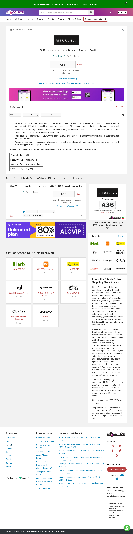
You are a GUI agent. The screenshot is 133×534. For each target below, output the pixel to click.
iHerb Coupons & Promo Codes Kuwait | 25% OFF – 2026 (80, 439)
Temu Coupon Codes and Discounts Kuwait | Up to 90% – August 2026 (80, 445)
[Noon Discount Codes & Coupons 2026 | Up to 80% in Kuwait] (73, 264)
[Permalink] (24, 211)
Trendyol (46, 320)
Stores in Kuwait (43, 438)
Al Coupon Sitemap (44, 451)
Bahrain (9, 448)
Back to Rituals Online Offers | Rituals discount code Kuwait (67, 83)
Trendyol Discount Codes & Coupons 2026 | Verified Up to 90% (81, 485)
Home (8, 19)
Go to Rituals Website (66, 78)
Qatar (8, 456)
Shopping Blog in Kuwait (43, 446)
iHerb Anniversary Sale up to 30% (48, 4)
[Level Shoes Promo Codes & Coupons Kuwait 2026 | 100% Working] (18, 287)
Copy (79, 64)
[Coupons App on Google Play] (100, 19)
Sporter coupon (43, 488)
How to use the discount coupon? (44, 466)
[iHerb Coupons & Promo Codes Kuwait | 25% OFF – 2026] (18, 264)
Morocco (10, 466)
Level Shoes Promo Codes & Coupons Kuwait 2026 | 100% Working (81, 458)
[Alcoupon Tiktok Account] (120, 450)
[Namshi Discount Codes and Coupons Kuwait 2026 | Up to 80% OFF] (73, 287)
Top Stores (98, 236)
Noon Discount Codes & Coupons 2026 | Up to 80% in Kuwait (81, 452)
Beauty (51, 19)
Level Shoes (19, 297)
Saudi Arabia (11, 438)
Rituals (29, 30)
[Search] (91, 12)
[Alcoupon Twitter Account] (120, 445)
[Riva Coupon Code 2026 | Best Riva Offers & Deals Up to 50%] (120, 260)
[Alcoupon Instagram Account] (113, 445)
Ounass (18, 323)
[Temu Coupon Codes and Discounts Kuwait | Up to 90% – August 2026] (45, 264)
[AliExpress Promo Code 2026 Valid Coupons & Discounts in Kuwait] (95, 269)
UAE (7, 441)
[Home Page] (15, 12)
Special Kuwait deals (45, 441)
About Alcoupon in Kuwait (44, 456)
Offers (30, 19)
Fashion (61, 19)
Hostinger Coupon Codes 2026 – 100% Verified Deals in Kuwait (81, 465)
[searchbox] (63, 12)
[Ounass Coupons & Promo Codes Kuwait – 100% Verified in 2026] (18, 311)
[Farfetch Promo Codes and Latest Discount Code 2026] (120, 269)
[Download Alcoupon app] (66, 94)
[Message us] (127, 528)
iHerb (19, 273)
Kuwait (9, 445)
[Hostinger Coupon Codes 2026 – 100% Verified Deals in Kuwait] (45, 287)
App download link (117, 469)
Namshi (73, 297)
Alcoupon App (91, 19)
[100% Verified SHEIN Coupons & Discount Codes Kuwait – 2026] (108, 269)
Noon (73, 273)
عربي (113, 12)
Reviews (40, 19)
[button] (126, 2)
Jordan (9, 463)
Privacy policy (42, 462)
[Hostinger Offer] (46, 230)
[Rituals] (66, 40)
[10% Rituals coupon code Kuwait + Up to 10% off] (107, 202)
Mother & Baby (74, 19)
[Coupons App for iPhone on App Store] (105, 19)
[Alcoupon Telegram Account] (117, 455)
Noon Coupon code (44, 478)
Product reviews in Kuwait (44, 483)
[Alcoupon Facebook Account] (113, 450)
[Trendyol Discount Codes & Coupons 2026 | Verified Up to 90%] (45, 311)
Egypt (8, 459)
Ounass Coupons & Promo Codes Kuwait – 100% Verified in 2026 (79, 478)
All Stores (19, 19)
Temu (46, 273)
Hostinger (46, 299)
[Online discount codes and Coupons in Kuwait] (11, 30)
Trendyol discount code (44, 473)
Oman (8, 452)
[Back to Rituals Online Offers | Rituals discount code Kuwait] (122, 30)
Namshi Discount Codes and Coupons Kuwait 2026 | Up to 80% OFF (81, 471)
